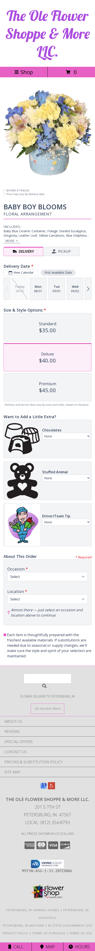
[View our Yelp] (51, 787)
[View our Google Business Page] (43, 787)
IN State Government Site (70, 925)
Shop (27, 72)
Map (49, 947)
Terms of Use (80, 933)
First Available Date (58, 272)
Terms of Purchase (48, 933)
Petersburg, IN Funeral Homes (32, 910)
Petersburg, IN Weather (23, 925)
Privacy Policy (15, 933)
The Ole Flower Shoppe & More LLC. (47, 33)
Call (17, 947)
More (9, 241)
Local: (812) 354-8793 (47, 822)
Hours (81, 947)
